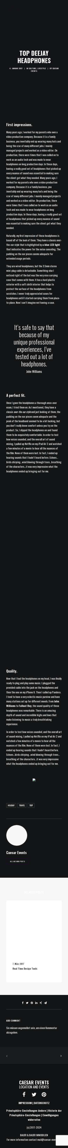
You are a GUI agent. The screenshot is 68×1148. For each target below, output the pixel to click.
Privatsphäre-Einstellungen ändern (26, 1110)
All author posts (17, 861)
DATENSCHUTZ (42, 1103)
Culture (32, 68)
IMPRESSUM (25, 1103)
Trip (31, 805)
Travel (22, 805)
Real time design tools (25, 968)
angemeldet (24, 1028)
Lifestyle (41, 68)
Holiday (11, 805)
